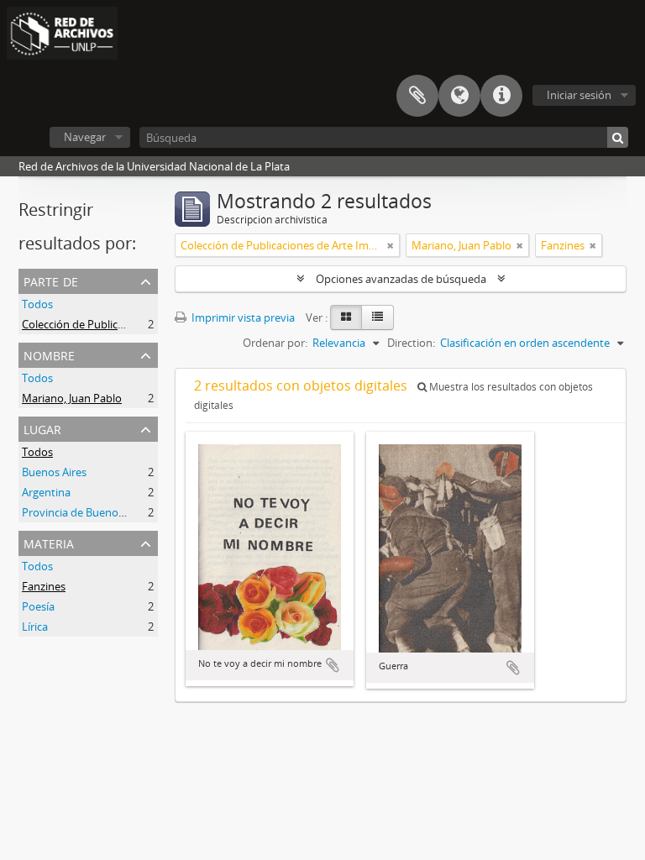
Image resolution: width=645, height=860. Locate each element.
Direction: (411, 342)
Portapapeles (417, 96)
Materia (49, 542)
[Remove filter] (390, 245)
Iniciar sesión (579, 94)
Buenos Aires (54, 472)
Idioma (459, 96)
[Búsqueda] (617, 137)
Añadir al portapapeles (332, 665)
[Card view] (346, 317)
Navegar (85, 136)
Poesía (38, 606)
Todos (37, 304)
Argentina (46, 492)
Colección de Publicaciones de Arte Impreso (130, 324)
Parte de (51, 280)
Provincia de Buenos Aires (86, 512)
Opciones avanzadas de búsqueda (401, 278)
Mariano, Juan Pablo (72, 398)
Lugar (42, 428)
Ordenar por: (275, 342)
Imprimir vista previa (242, 317)
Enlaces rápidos (501, 96)
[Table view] (377, 317)
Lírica (35, 626)
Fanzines (44, 586)
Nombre (49, 354)
